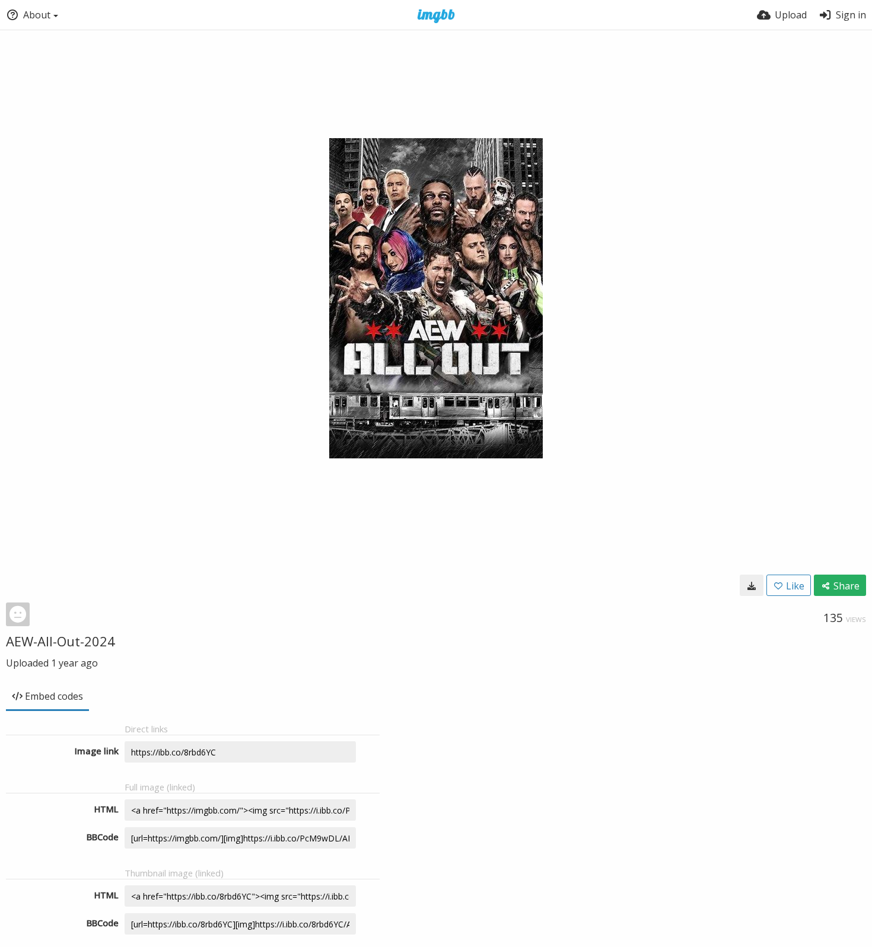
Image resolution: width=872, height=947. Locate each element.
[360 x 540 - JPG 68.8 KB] (751, 585)
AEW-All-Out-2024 (60, 641)
